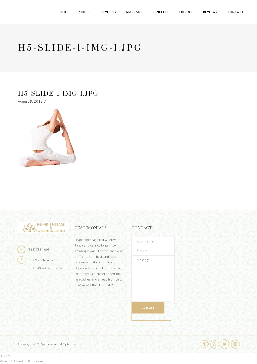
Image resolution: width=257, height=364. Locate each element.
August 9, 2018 (30, 101)
